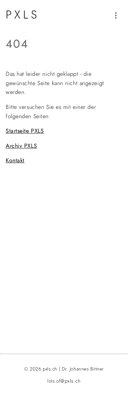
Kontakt (15, 160)
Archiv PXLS (21, 146)
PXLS (23, 14)
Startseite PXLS (25, 131)
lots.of (63, 381)
